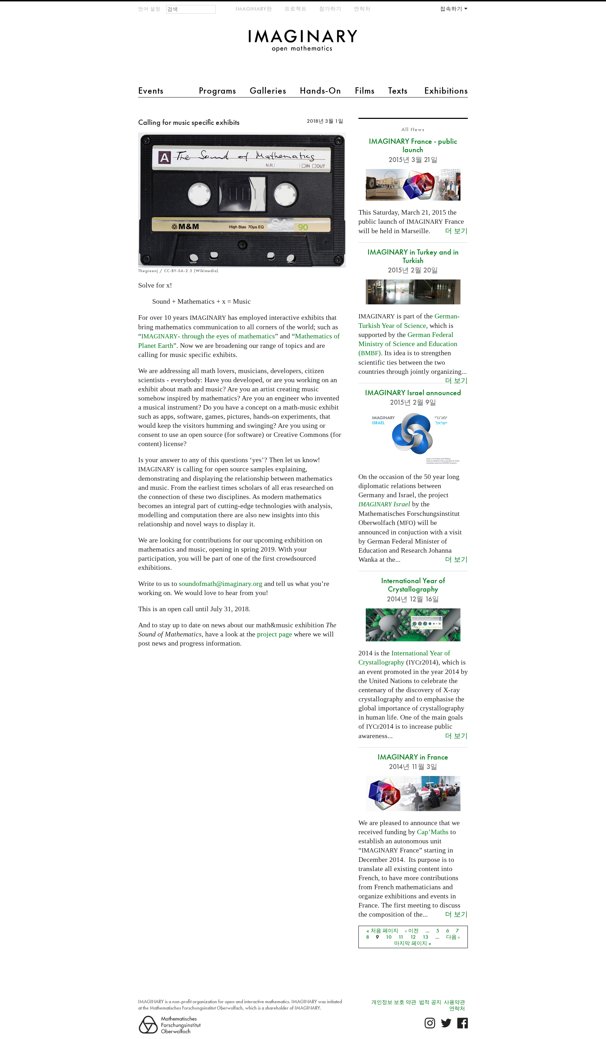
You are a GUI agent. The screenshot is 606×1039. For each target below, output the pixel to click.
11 (401, 937)
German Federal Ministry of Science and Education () (407, 344)
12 (413, 937)
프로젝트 (295, 9)
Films (365, 90)
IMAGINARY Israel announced (413, 392)
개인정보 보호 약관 (393, 1002)
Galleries (268, 90)
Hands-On (320, 90)
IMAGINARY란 (254, 9)
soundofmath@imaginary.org (220, 583)
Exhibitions (446, 90)
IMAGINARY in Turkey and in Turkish (413, 256)
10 (389, 937)
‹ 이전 (412, 930)
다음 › (453, 937)
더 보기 (456, 230)
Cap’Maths (433, 832)
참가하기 (330, 9)
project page (274, 634)
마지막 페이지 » (412, 943)
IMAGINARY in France (413, 757)
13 (426, 937)
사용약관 (454, 1002)
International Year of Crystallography (413, 585)
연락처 (362, 9)
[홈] (303, 44)
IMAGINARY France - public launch (413, 145)
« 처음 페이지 (382, 930)
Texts (398, 90)
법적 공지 (430, 1002)
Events (150, 90)
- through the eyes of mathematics (208, 336)
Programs (217, 90)
